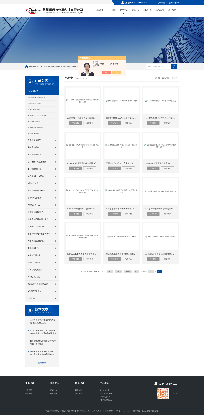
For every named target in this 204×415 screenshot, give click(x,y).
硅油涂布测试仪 (34, 109)
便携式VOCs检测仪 (36, 226)
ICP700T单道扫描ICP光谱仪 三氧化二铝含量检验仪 (83, 209)
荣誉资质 (28, 393)
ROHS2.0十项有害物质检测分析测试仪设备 (83, 163)
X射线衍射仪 (33, 183)
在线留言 (160, 10)
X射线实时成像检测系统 (38, 284)
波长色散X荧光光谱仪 (37, 162)
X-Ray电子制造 (34, 277)
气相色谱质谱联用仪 (36, 241)
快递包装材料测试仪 (36, 103)
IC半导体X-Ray (34, 248)
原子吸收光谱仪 (34, 198)
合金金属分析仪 (34, 140)
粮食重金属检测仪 (35, 212)
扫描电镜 (31, 298)
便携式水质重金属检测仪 (38, 219)
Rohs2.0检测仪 (33, 134)
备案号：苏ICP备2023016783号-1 (108, 411)
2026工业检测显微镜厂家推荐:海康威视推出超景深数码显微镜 (43, 331)
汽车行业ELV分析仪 (35, 128)
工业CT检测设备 (35, 169)
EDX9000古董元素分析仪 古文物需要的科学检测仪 (161, 163)
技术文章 (148, 10)
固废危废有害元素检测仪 (37, 116)
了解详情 (75, 123)
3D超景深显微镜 (34, 291)
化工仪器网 (146, 411)
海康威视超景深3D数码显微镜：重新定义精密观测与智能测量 (43, 353)
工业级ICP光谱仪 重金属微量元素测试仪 (161, 254)
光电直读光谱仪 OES (36, 191)
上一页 (118, 272)
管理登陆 (154, 411)
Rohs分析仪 (33, 91)
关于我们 (112, 10)
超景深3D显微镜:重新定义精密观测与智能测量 (43, 342)
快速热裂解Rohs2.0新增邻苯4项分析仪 (122, 118)
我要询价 (89, 123)
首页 (168, 78)
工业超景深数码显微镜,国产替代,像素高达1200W (42, 321)
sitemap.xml (127, 411)
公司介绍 (28, 390)
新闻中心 (136, 10)
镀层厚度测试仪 (34, 155)
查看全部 (42, 363)
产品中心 (124, 10)
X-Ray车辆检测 (34, 255)
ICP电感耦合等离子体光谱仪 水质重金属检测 (122, 209)
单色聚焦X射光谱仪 (36, 176)
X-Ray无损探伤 (34, 262)
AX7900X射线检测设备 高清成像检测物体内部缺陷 (83, 118)
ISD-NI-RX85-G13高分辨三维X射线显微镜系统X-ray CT (61, 66)
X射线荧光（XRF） (36, 205)
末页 (136, 272)
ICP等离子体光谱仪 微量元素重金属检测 (161, 209)
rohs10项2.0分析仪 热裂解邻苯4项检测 (161, 118)
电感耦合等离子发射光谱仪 (39, 234)
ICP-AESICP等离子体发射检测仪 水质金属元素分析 (83, 254)
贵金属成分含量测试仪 (36, 97)
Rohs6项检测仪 (34, 122)
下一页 (127, 272)
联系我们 (172, 10)
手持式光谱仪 (33, 147)
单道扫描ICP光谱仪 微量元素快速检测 (122, 254)
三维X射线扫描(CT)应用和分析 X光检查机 (122, 163)
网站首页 (100, 10)
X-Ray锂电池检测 (35, 270)
